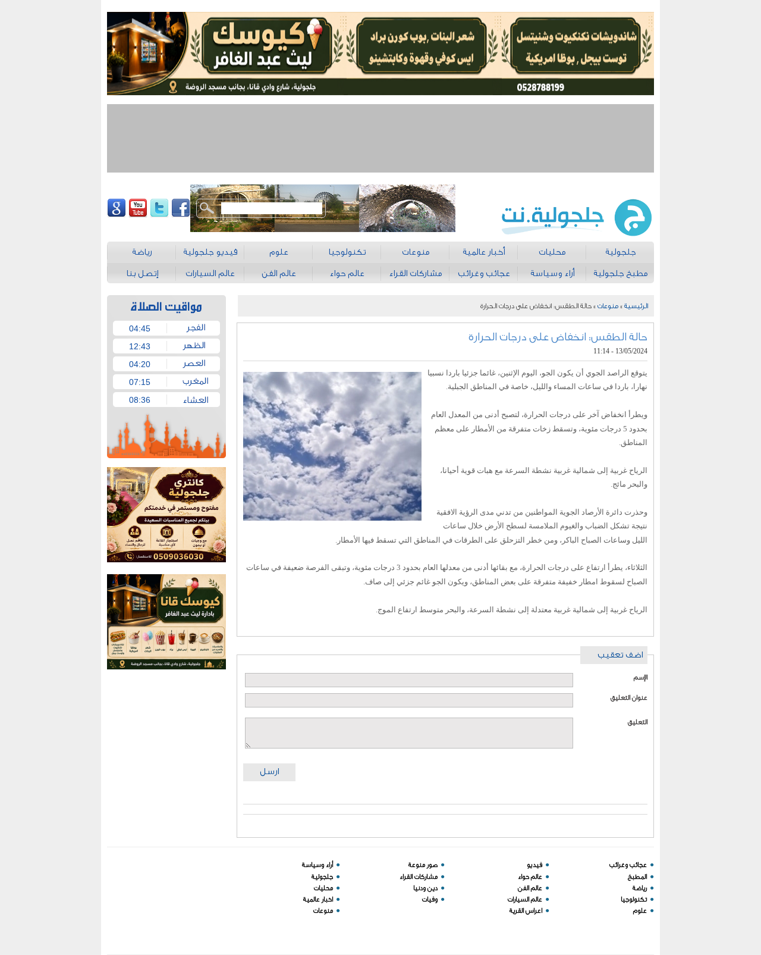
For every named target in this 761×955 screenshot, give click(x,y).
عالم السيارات (525, 899)
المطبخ (637, 877)
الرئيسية (636, 306)
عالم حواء (530, 877)
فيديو (534, 865)
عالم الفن (530, 888)
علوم (640, 911)
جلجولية (322, 877)
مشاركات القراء (419, 877)
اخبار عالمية (318, 899)
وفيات (430, 899)
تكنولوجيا (634, 899)
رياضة (640, 888)
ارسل (269, 771)
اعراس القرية (526, 911)
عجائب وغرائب (628, 865)
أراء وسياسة (317, 865)
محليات (323, 888)
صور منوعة (423, 865)
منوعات (608, 306)
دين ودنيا (425, 888)
